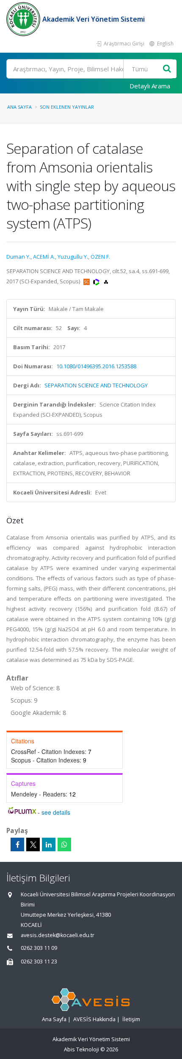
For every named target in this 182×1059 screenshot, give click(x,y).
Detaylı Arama (150, 86)
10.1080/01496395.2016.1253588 (96, 366)
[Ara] (166, 69)
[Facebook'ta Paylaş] (17, 844)
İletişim (131, 1019)
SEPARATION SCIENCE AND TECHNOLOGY (96, 385)
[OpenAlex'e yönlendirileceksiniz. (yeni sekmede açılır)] (106, 281)
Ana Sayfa (19, 107)
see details (55, 812)
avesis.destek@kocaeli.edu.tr (57, 935)
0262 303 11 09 (39, 948)
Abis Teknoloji (81, 1049)
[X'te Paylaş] (33, 844)
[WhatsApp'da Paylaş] (64, 844)
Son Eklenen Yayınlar (67, 107)
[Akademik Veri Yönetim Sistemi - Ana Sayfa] (24, 19)
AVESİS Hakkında (94, 1019)
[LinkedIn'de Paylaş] (48, 844)
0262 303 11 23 (39, 961)
